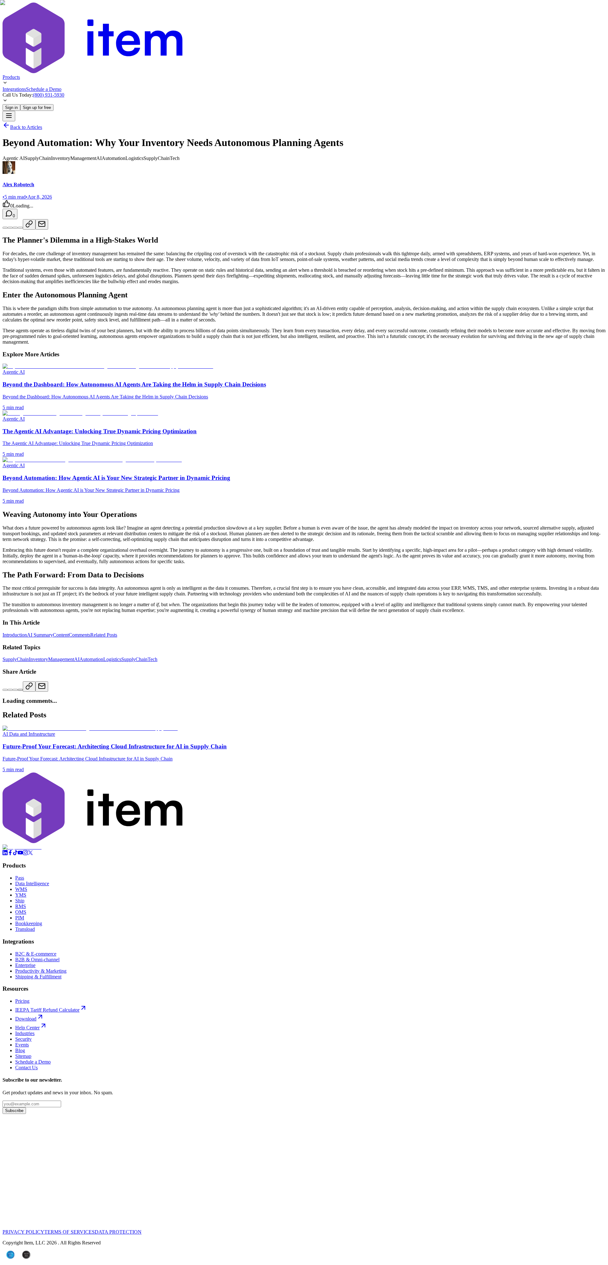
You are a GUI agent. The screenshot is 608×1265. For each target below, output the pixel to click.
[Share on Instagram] (20, 690)
